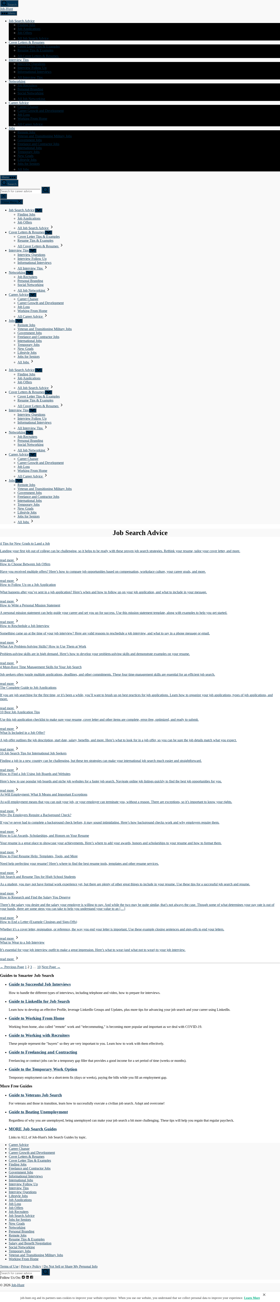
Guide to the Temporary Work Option (43, 1069)
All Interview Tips (31, 77)
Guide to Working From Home (36, 1018)
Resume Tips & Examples (35, 50)
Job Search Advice (22, 21)
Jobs (12, 128)
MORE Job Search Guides (33, 1129)
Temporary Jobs (29, 152)
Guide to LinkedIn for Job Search (39, 1001)
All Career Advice (31, 124)
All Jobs (24, 169)
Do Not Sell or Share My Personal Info (71, 1266)
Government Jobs (30, 140)
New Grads (25, 156)
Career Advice (19, 103)
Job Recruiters (27, 85)
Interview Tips (19, 60)
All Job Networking (32, 99)
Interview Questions (31, 64)
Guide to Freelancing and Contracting (43, 1052)
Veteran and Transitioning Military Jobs (45, 136)
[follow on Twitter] (23, 1277)
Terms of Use (9, 1266)
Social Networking (31, 93)
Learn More (252, 1298)
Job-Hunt (6, 9)
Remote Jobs (26, 132)
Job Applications (29, 29)
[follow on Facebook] (31, 1277)
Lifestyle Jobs (27, 160)
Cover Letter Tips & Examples (39, 46)
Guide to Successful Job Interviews (40, 984)
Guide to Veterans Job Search (35, 1095)
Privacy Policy (31, 1266)
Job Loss (24, 114)
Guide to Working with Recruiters (39, 1035)
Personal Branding (30, 89)
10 (39, 967)
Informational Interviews (34, 72)
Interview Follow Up (32, 68)
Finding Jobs (26, 25)
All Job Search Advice (33, 38)
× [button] (264, 1294)
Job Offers (25, 33)
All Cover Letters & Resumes (38, 56)
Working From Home (32, 118)
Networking (17, 81)
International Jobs (30, 148)
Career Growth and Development (41, 111)
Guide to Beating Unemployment (38, 1112)
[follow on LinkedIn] (27, 1277)
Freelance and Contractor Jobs (38, 144)
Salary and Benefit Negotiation (30, 1243)
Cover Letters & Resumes (26, 42)
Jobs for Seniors (29, 164)
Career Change (28, 107)
